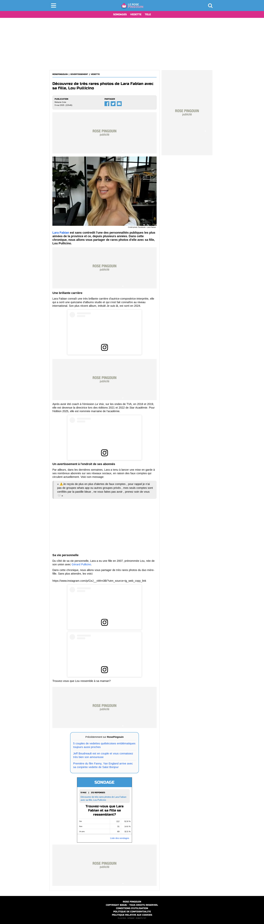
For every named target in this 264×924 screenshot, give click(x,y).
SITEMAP (130, 918)
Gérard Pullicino (81, 564)
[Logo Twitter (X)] (113, 103)
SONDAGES (120, 14)
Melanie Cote (60, 102)
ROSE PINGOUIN (132, 901)
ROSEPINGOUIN (60, 74)
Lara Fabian (60, 232)
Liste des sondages (119, 838)
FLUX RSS (122, 918)
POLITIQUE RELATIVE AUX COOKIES (132, 915)
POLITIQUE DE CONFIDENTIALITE (132, 911)
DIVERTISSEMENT (79, 74)
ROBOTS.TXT (141, 918)
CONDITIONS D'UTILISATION (132, 908)
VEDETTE (135, 14)
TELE (148, 14)
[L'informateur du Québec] (132, 5)
